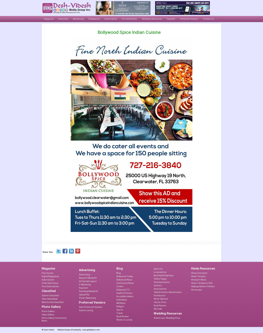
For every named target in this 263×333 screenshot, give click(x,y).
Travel (119, 313)
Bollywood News (124, 280)
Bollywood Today (124, 276)
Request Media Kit (88, 278)
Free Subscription (50, 286)
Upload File (84, 294)
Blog (118, 273)
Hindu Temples (198, 276)
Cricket (119, 286)
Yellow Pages (160, 279)
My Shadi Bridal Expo (164, 275)
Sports (119, 310)
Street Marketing (87, 298)
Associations (160, 289)
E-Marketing (85, 284)
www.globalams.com (91, 330)
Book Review (122, 316)
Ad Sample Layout (88, 281)
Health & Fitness (124, 293)
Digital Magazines (50, 276)
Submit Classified (50, 295)
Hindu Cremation (199, 273)
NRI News (121, 303)
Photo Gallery (48, 311)
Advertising (84, 274)
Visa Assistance (162, 282)
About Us (158, 269)
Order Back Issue (50, 283)
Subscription (48, 280)
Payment (83, 288)
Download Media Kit (88, 291)
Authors (158, 285)
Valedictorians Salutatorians (168, 292)
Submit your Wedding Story (167, 318)
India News (121, 300)
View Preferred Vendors (90, 307)
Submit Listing (86, 310)
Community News (125, 283)
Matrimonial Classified (52, 302)
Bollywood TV (123, 290)
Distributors (159, 295)
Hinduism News (198, 280)
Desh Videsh (49, 330)
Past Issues (47, 273)
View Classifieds (50, 299)
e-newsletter (160, 272)
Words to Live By (124, 320)
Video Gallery (48, 314)
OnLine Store (160, 302)
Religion (120, 306)
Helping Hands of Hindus (203, 286)
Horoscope (196, 290)
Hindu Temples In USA (201, 283)
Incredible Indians (124, 296)
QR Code (158, 309)
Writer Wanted (161, 299)
